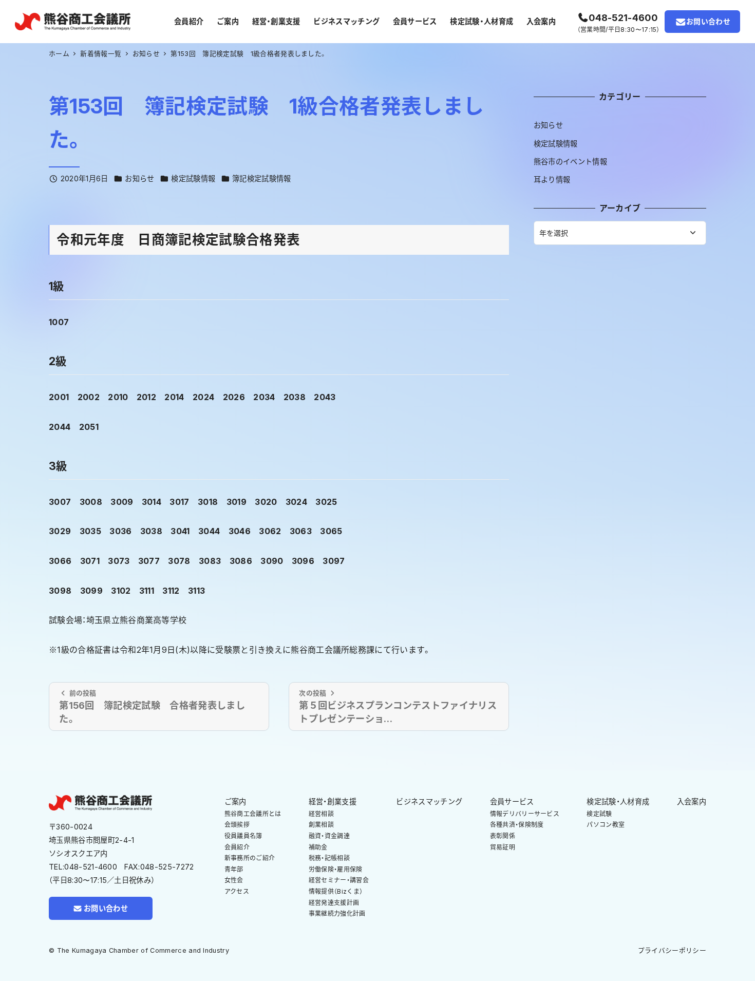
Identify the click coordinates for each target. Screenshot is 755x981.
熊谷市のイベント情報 (570, 161)
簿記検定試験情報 (261, 178)
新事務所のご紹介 (249, 858)
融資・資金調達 (329, 836)
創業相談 (321, 824)
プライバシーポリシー (672, 950)
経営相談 (321, 814)
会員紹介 (237, 847)
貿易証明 (502, 847)
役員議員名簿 (243, 836)
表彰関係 (502, 836)
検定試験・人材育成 (618, 801)
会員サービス (512, 801)
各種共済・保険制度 (517, 824)
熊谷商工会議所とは (252, 814)
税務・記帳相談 (329, 858)
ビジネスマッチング (429, 801)
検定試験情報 (193, 178)
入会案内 (691, 801)
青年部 (233, 869)
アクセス (236, 891)
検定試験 (599, 814)
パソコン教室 (606, 824)
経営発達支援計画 (334, 903)
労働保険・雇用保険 (336, 869)
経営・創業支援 (332, 801)
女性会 (233, 880)
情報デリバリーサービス (525, 814)
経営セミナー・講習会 (339, 880)
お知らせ (139, 178)
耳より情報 (552, 179)
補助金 (318, 847)
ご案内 (235, 801)
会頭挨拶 (237, 824)
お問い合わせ (708, 21)
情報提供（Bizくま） (336, 891)
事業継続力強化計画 (337, 913)
